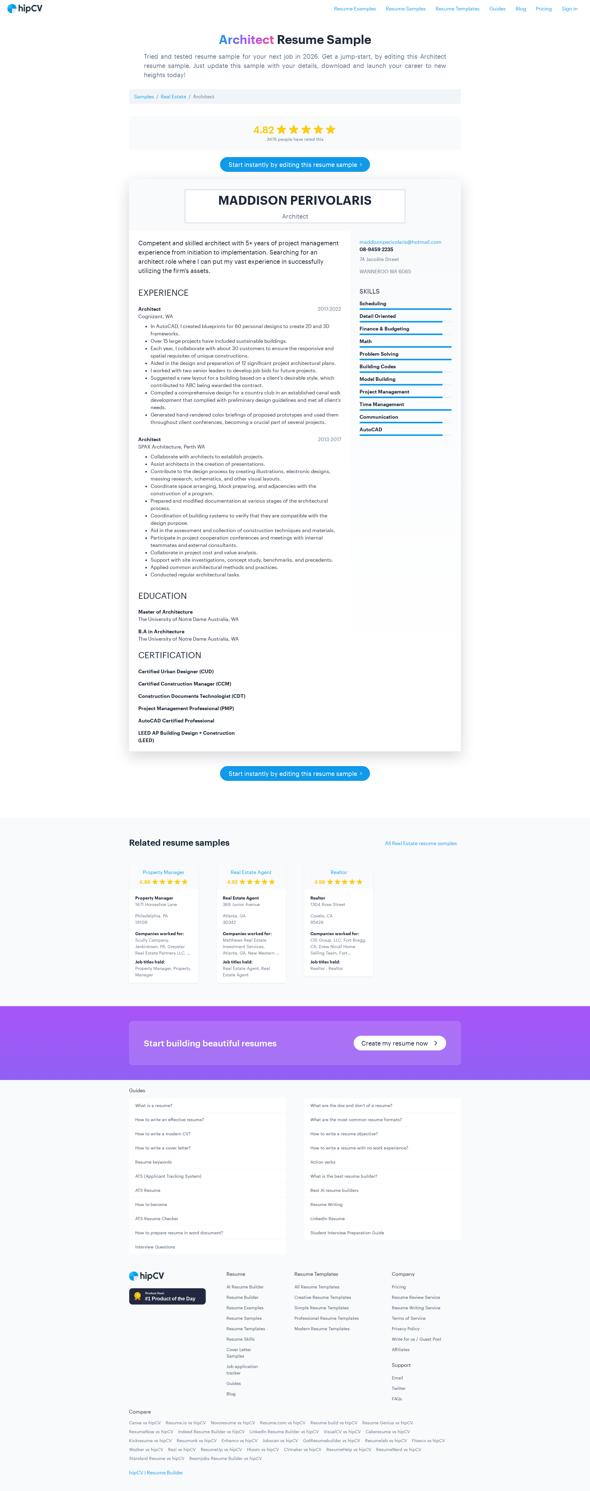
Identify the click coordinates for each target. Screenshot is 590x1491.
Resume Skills (240, 1339)
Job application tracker (242, 1369)
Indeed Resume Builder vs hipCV (211, 1431)
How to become (151, 1204)
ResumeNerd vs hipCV (398, 1449)
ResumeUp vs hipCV (221, 1449)
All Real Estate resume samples (421, 843)
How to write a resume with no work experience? (359, 1147)
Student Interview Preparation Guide (347, 1232)
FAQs (397, 1398)
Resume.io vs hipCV (186, 1422)
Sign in (570, 8)
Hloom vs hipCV (263, 1449)
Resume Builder (242, 1297)
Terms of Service (409, 1318)
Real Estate (173, 96)
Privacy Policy (405, 1328)
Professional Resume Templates (326, 1318)
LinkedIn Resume (327, 1218)
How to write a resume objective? (344, 1133)
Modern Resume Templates (322, 1328)
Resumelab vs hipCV (386, 1440)
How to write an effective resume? (169, 1119)
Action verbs (323, 1162)
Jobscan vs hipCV (280, 1440)
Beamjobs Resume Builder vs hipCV (225, 1458)
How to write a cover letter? (163, 1147)
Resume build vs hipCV (333, 1422)
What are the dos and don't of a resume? (351, 1105)
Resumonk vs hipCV (197, 1440)
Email (397, 1377)
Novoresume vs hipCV (233, 1422)
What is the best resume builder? (343, 1176)
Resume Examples (355, 8)
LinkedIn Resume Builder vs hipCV (284, 1431)
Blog (521, 8)
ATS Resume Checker (156, 1218)
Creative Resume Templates (322, 1297)
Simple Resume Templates (321, 1307)
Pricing (544, 8)
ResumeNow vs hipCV (151, 1431)
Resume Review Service (416, 1297)
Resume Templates (458, 8)
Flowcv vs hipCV (428, 1440)
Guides (498, 8)
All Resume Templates (317, 1286)
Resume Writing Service (416, 1307)
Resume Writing (326, 1204)
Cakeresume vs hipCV (388, 1431)
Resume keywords (153, 1162)
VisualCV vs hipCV (342, 1431)
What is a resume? (153, 1105)
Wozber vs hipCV (146, 1449)
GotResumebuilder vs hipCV (331, 1440)
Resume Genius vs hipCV (387, 1422)
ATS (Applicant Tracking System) (168, 1176)
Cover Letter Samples (238, 1353)
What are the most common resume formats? (356, 1119)
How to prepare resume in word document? (179, 1232)
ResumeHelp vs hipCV (348, 1449)
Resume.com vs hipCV (282, 1422)
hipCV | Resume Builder (156, 1472)
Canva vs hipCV (145, 1422)
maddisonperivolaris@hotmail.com (401, 242)
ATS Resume (147, 1190)
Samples (144, 96)
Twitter (399, 1388)
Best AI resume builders (334, 1190)
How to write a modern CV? (163, 1133)
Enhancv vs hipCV (240, 1440)
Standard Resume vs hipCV (156, 1458)
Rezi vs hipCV (182, 1449)
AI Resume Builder (245, 1286)
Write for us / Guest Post (416, 1339)
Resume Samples (406, 8)
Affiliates (401, 1349)
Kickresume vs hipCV (150, 1440)
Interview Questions (155, 1246)
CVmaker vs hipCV (302, 1449)
